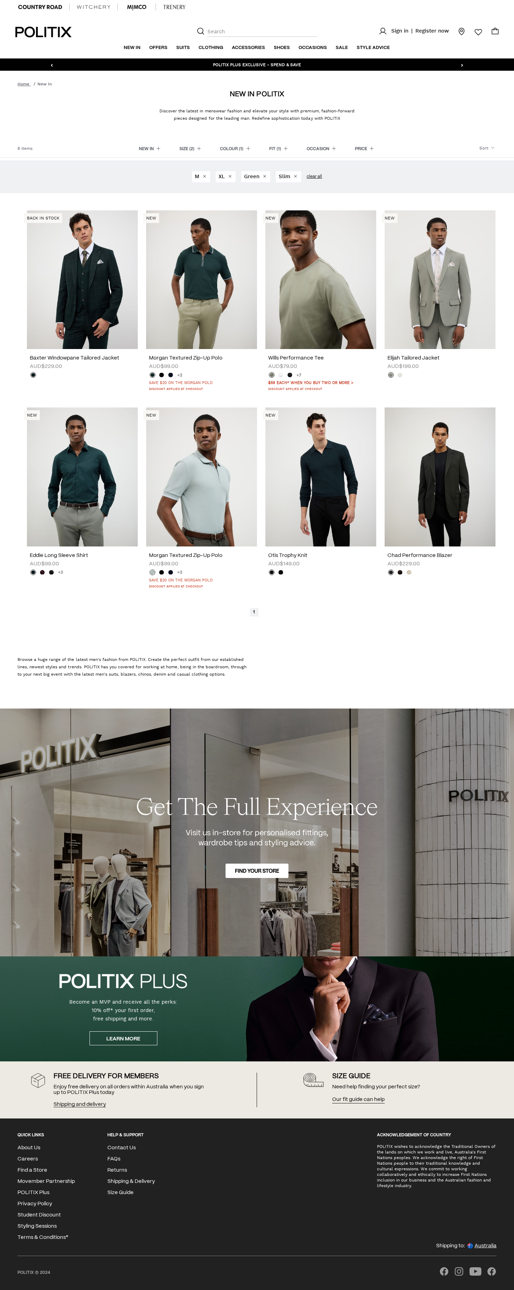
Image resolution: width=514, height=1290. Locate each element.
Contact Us (121, 1147)
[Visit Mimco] (137, 7)
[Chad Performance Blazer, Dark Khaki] (390, 573)
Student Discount (39, 1215)
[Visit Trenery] (174, 7)
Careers (27, 1159)
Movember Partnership (46, 1181)
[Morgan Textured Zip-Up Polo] (201, 279)
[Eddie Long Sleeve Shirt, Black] (51, 573)
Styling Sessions (37, 1226)
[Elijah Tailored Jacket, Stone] (400, 375)
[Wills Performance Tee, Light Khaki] (271, 375)
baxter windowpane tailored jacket (74, 358)
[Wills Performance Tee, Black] (289, 375)
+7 (299, 375)
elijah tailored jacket (413, 358)
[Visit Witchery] (93, 7)
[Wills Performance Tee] (320, 279)
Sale (342, 48)
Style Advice (373, 48)
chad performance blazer (419, 555)
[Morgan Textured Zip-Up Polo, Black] (161, 375)
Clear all (314, 177)
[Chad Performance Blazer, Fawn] (409, 573)
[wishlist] (474, 32)
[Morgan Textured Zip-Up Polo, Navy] (170, 375)
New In (132, 48)
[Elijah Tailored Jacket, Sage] (390, 375)
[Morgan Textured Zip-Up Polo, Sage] (152, 573)
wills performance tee (296, 358)
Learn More (123, 1039)
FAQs (113, 1159)
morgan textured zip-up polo (185, 358)
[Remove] (204, 176)
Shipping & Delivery (131, 1181)
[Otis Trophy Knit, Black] (280, 573)
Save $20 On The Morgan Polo (181, 383)
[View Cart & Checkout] (495, 33)
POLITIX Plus (33, 1192)
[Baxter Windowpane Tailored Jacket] (82, 279)
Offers (158, 48)
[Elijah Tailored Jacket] (440, 279)
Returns (117, 1170)
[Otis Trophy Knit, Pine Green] (271, 573)
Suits (183, 48)
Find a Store (32, 1170)
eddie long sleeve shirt (59, 555)
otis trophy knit (287, 555)
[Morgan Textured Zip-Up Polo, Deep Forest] (152, 375)
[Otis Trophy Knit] (320, 476)
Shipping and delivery (79, 1104)
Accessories (248, 48)
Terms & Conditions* (42, 1237)
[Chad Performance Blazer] (440, 476)
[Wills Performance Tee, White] (280, 375)
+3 (179, 375)
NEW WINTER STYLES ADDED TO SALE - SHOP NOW (257, 64)
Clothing (211, 48)
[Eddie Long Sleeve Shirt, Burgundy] (42, 573)
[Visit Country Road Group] (40, 7)
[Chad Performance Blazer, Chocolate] (400, 573)
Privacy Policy (34, 1203)
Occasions (313, 48)
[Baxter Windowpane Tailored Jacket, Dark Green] (33, 375)
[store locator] (457, 31)
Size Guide (120, 1192)
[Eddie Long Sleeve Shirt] (82, 476)
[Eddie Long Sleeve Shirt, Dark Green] (33, 573)
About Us (28, 1147)
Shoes (282, 48)
